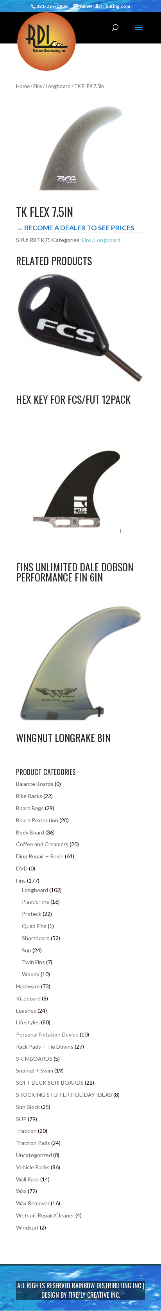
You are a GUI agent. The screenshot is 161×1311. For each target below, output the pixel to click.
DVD (22, 868)
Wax (21, 1191)
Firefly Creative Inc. (94, 1295)
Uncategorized (34, 1155)
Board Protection (37, 820)
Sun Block (28, 1106)
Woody (30, 974)
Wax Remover (33, 1203)
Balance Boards (35, 783)
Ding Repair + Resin (40, 856)
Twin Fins (33, 962)
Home (23, 86)
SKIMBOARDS (34, 1058)
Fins (37, 86)
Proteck (31, 913)
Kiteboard (28, 998)
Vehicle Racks (33, 1167)
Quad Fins (34, 926)
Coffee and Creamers (42, 844)
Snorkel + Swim (34, 1070)
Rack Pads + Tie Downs (44, 1046)
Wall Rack (27, 1179)
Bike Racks (29, 796)
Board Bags (30, 808)
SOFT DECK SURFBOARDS (50, 1082)
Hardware (28, 986)
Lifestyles (28, 1022)
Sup (26, 950)
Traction (26, 1130)
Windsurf (27, 1227)
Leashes (26, 1010)
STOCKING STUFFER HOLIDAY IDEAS (64, 1094)
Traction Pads (33, 1142)
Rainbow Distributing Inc (106, 1285)
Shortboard (36, 938)
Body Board (30, 832)
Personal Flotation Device (47, 1034)
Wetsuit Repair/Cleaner (45, 1215)
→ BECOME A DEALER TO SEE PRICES (75, 228)
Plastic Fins (35, 901)
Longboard (58, 86)
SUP (21, 1119)
